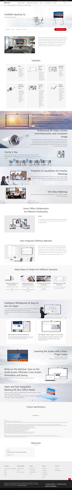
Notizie (5, 470)
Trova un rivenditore (20, 472)
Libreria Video (44, 472)
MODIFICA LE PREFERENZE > (51, 486)
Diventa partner (32, 468)
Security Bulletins (58, 470)
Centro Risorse (44, 470)
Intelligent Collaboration (12, 5)
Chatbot (18, 470)
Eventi (5, 472)
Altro (30, 474)
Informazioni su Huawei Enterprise (10, 468)
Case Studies (44, 468)
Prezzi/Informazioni (20, 468)
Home (5, 5)
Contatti (5, 474)
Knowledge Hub (45, 474)
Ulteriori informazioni (22, 485)
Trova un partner (32, 470)
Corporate (56, 468)
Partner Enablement (33, 472)
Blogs (43, 477)
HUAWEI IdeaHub (20, 5)
